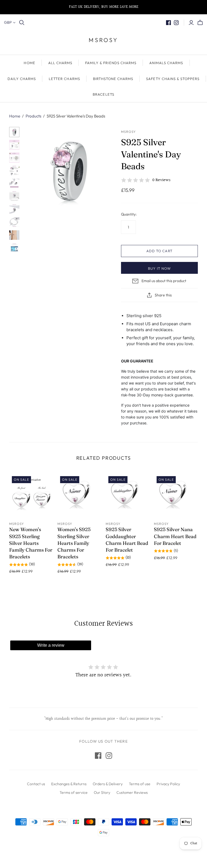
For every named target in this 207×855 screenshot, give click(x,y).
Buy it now (159, 268)
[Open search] (22, 22)
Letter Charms (64, 79)
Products (33, 116)
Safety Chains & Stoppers (172, 79)
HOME (29, 63)
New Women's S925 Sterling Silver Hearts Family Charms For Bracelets (30, 543)
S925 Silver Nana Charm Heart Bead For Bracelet (175, 536)
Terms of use (139, 783)
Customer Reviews (132, 792)
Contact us (36, 783)
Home (14, 116)
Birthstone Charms (113, 79)
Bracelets (103, 94)
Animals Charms (166, 63)
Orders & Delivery (108, 783)
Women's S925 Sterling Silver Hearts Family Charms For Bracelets (74, 543)
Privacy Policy (168, 783)
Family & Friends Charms (110, 63)
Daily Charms (22, 79)
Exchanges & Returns (69, 783)
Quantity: (129, 214)
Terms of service (74, 792)
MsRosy (103, 39)
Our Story (102, 792)
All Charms (60, 63)
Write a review (50, 645)
